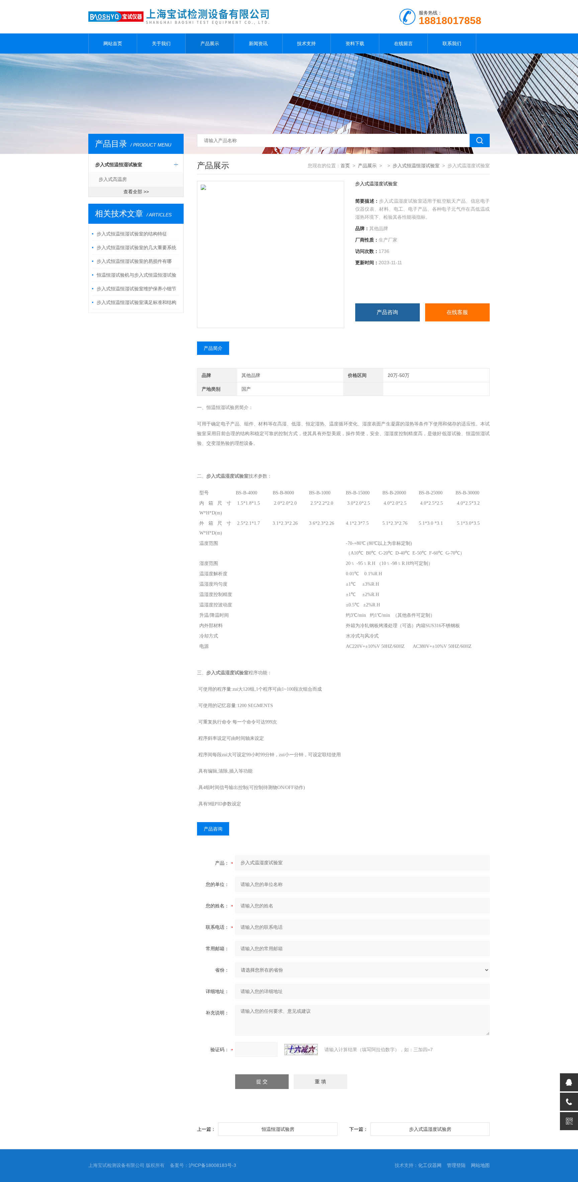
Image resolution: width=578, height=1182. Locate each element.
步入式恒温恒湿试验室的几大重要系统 (136, 247)
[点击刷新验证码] (301, 1049)
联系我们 (452, 43)
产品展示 (209, 43)
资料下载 (355, 43)
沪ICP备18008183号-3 (212, 1165)
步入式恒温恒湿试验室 (118, 164)
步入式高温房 (113, 179)
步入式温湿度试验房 (430, 1129)
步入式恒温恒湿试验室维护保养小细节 (136, 288)
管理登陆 (456, 1165)
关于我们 (161, 43)
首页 (345, 165)
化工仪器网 (430, 1165)
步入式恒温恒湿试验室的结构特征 (132, 233)
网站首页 (112, 43)
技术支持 (306, 43)
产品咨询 (387, 312)
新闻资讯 (258, 43)
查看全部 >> (136, 191)
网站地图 (480, 1165)
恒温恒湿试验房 (278, 1129)
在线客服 (457, 312)
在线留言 (403, 43)
